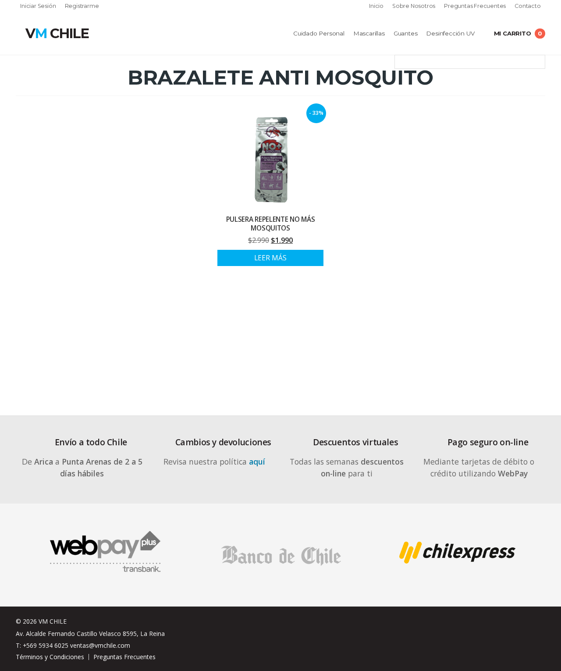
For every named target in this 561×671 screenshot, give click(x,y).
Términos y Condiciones (50, 657)
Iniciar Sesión (38, 6)
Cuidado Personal (318, 33)
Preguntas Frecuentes (475, 6)
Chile (57, 33)
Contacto (527, 6)
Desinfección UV (450, 33)
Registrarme (82, 6)
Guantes (406, 33)
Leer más (270, 258)
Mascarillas (369, 33)
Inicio (376, 6)
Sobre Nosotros (413, 6)
